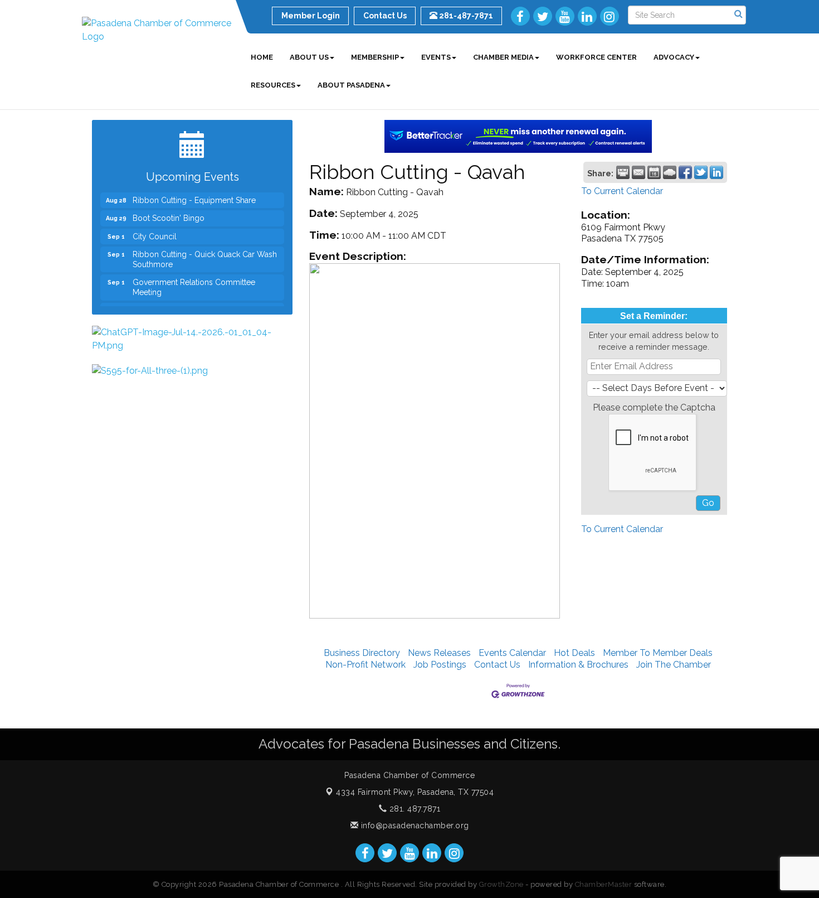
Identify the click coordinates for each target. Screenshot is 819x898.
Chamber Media (503, 57)
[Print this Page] (623, 172)
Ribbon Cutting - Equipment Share (194, 193)
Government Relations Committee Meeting (194, 280)
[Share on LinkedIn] (716, 172)
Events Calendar (512, 653)
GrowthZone (501, 884)
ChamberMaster (603, 884)
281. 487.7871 (413, 808)
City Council (155, 229)
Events (436, 57)
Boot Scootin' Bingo (168, 211)
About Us (309, 57)
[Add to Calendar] (654, 172)
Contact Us (497, 664)
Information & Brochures (578, 664)
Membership (375, 57)
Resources (273, 85)
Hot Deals (574, 653)
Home (262, 57)
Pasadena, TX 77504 (415, 792)
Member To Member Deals (658, 653)
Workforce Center (596, 57)
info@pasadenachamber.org (413, 825)
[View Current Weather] (669, 172)
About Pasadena (351, 85)
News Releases (439, 653)
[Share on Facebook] (685, 172)
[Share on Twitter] (701, 172)
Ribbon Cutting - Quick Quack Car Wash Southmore (205, 252)
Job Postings (439, 664)
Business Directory (362, 653)
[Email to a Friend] (638, 172)
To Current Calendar (622, 191)
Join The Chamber (673, 664)
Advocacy (674, 57)
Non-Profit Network (365, 664)
